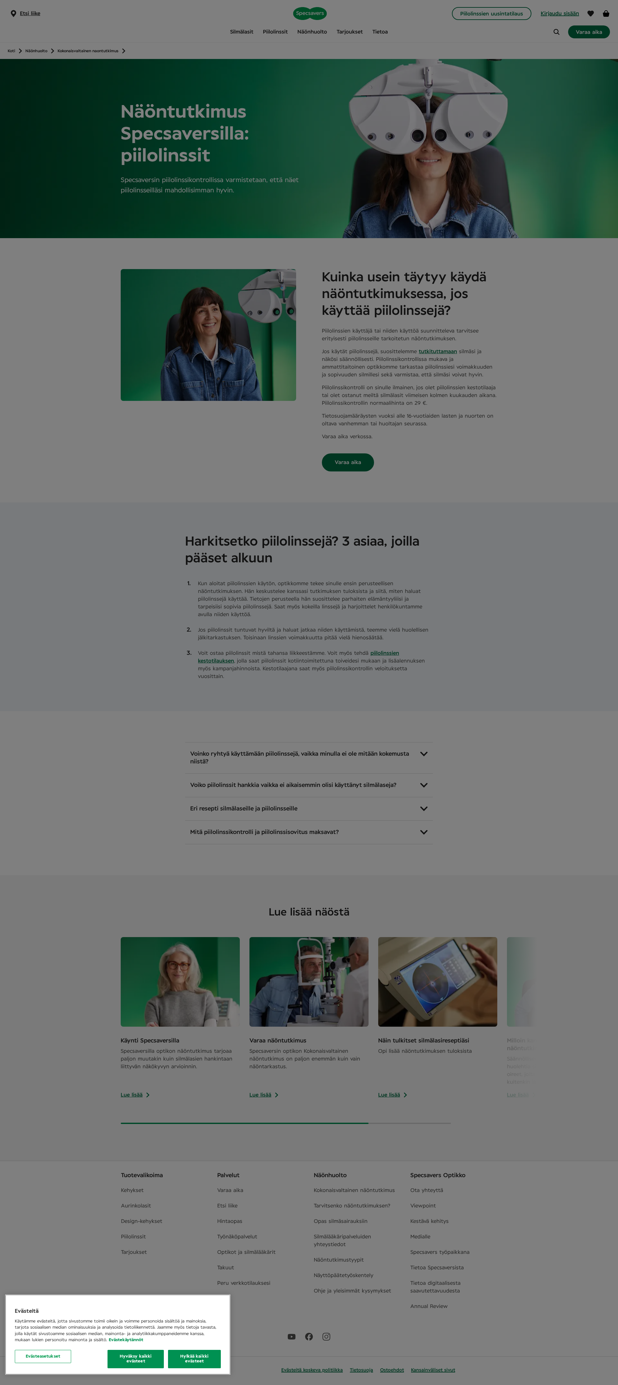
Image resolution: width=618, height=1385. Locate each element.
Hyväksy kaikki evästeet (136, 1359)
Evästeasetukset (43, 1356)
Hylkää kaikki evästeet (194, 1359)
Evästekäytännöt (126, 1340)
